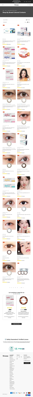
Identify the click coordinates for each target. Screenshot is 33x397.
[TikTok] (30, 1)
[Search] (28, 5)
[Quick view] (15, 37)
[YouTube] (28, 1)
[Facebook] (24, 1)
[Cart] (30, 5)
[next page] (23, 287)
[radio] (27, 22)
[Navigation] (3, 5)
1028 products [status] (5, 22)
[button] (5, 19)
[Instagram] (26, 1)
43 (21, 287)
